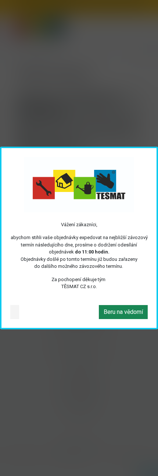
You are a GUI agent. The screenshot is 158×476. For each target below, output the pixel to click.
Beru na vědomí (123, 311)
